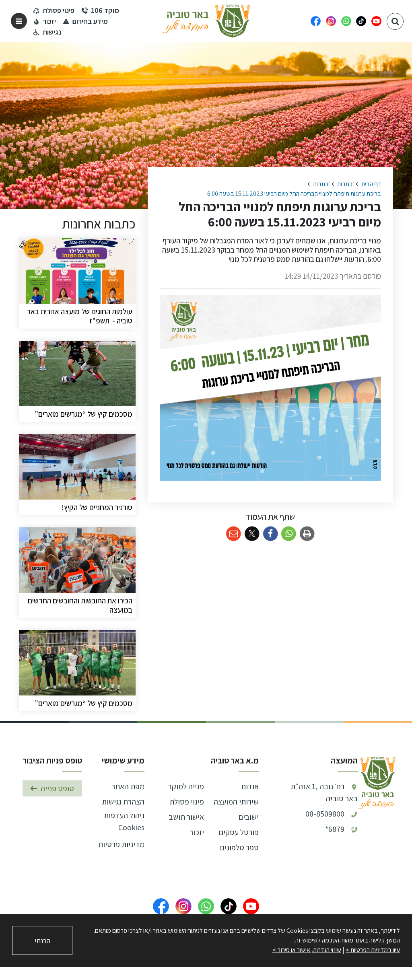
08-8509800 (324, 814)
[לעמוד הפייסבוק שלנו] (316, 21)
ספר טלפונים (239, 847)
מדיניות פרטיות (121, 844)
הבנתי (42, 940)
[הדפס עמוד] (307, 534)
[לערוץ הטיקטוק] (361, 21)
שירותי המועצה (236, 801)
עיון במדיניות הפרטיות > (373, 950)
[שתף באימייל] (233, 534)
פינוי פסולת (186, 801)
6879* (334, 829)
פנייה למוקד (185, 786)
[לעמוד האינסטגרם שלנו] (331, 21)
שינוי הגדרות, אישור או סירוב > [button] (306, 950)
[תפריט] (19, 21)
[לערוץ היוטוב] (376, 21)
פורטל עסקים (239, 832)
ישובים (249, 817)
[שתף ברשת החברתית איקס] (252, 534)
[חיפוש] (395, 21)
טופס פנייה (57, 788)
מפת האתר (127, 786)
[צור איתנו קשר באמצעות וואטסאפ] (346, 21)
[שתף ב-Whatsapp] (288, 534)
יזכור (197, 832)
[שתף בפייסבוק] (270, 534)
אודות (250, 786)
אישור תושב (186, 817)
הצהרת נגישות (123, 801)
